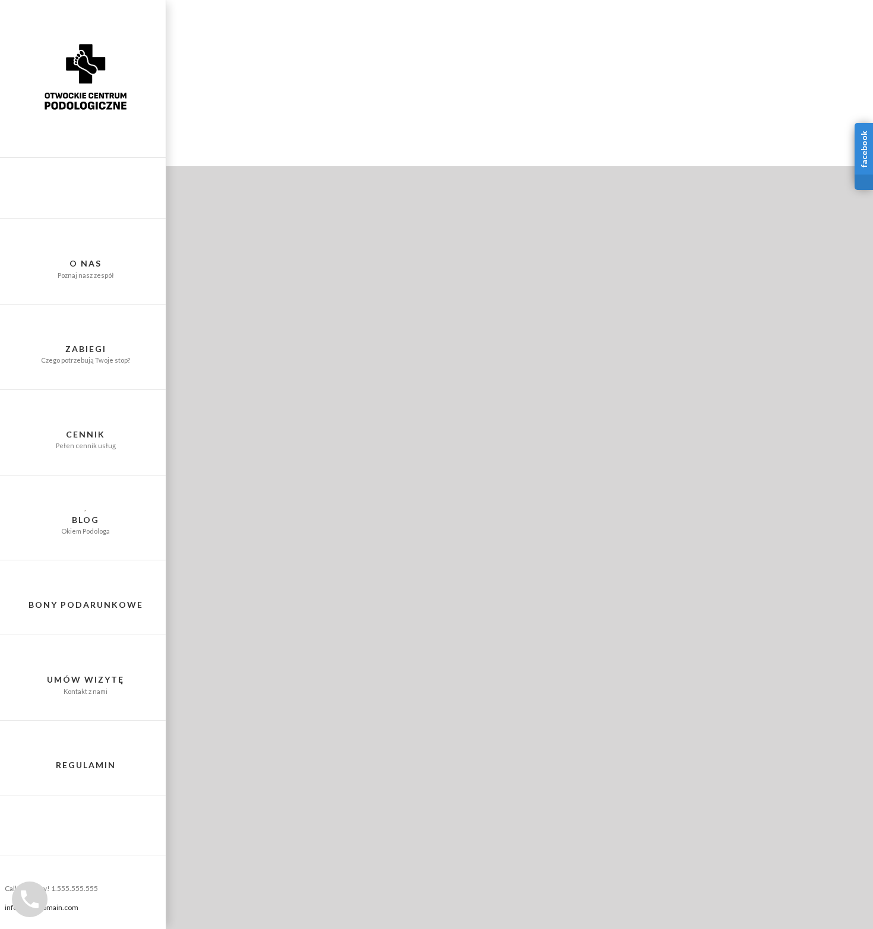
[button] (83, 825)
